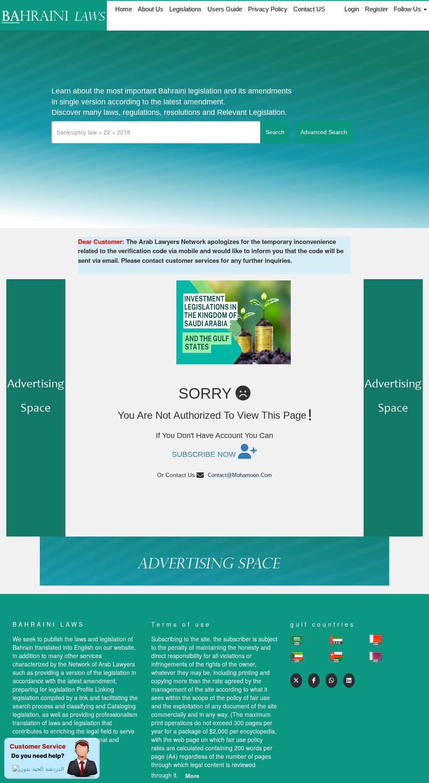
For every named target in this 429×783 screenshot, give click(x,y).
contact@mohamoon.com (240, 475)
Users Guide (224, 9)
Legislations (185, 9)
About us (150, 9)
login (351, 9)
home (123, 9)
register (376, 9)
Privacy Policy (267, 9)
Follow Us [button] (408, 9)
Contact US (309, 9)
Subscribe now (205, 454)
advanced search (323, 132)
